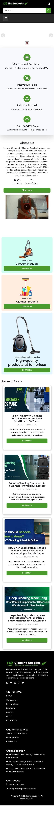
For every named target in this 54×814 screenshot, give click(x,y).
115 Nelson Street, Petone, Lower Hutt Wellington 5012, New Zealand (24, 774)
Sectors (10, 723)
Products (10, 719)
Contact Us (11, 731)
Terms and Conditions (16, 745)
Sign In (49, 4)
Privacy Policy (12, 749)
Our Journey (11, 711)
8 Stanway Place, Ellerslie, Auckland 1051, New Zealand (25, 767)
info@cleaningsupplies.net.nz (22, 800)
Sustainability (12, 715)
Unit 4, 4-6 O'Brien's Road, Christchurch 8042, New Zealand (25, 781)
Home (9, 707)
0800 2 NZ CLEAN (16, 796)
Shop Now (27, 201)
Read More (27, 452)
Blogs (8, 727)
